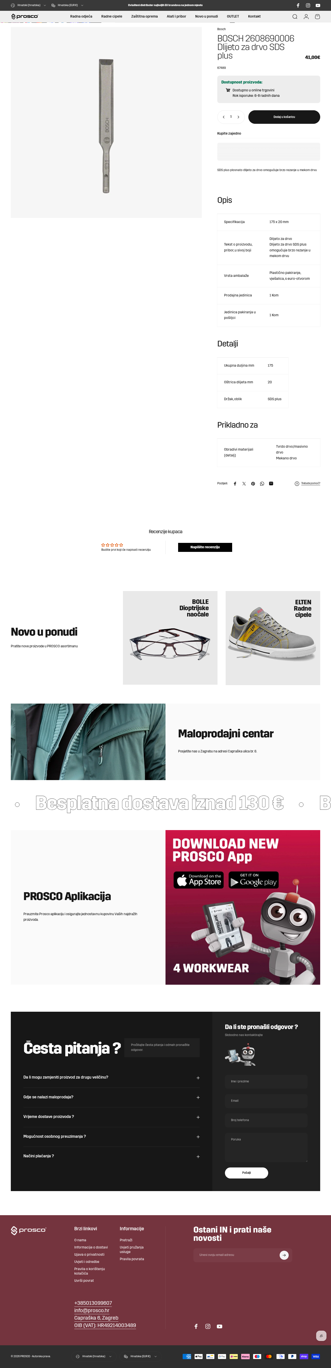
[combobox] (29, 5)
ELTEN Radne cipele (302, 609)
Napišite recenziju (205, 547)
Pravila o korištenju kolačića (89, 1271)
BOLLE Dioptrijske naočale (194, 608)
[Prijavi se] (284, 1255)
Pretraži (126, 1240)
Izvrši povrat (84, 1281)
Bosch (221, 29)
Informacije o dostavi (91, 1247)
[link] (96, 1318)
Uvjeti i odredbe (86, 1262)
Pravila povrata (132, 1259)
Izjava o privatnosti (89, 1255)
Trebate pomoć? (310, 483)
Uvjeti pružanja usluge (132, 1250)
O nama (80, 1240)
